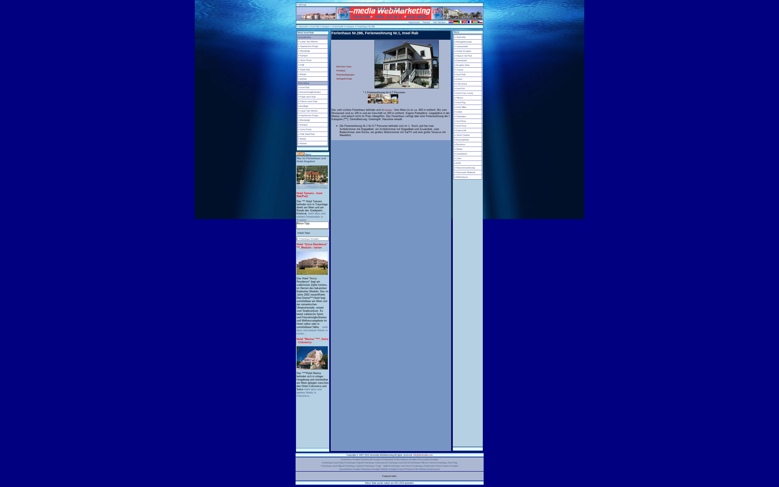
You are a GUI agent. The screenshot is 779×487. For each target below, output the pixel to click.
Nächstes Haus (344, 66)
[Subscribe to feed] (301, 154)
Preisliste (340, 70)
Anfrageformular (344, 78)
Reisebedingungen (345, 74)
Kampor (388, 110)
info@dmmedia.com (423, 455)
